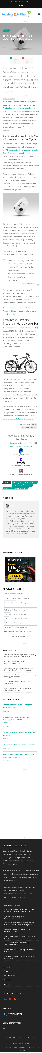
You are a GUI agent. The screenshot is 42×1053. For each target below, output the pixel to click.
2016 (25, 488)
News (6, 30)
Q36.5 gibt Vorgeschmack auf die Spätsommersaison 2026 (14, 662)
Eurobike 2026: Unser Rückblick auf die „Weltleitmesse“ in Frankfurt (20, 733)
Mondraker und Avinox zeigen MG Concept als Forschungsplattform (17, 706)
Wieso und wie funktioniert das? (21, 446)
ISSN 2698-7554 (11, 1047)
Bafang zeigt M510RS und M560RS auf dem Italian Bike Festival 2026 (18, 689)
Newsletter (7, 980)
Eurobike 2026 (12, 699)
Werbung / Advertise (10, 975)
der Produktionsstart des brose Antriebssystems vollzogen (20, 108)
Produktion (17, 488)
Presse (6, 971)
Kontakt (22, 1050)
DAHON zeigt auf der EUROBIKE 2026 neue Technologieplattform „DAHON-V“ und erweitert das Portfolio (19, 720)
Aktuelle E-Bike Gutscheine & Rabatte (21, 2)
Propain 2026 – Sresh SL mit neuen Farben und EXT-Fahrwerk (19, 957)
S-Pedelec (28, 485)
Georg (8, 44)
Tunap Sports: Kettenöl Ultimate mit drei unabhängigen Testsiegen (17, 676)
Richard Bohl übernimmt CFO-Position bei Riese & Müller (17, 682)
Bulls (22, 482)
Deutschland (31, 482)
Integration (17, 485)
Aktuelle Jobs (8, 984)
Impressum (23, 1047)
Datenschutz (34, 1047)
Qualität (7, 488)
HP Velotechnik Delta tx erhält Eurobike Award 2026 (19, 745)
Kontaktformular (9, 894)
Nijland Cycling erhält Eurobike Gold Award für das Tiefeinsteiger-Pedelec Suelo (18, 756)
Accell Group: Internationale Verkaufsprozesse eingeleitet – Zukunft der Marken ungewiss (19, 669)
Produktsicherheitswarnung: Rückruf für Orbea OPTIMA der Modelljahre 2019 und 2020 (19, 656)
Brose (15, 482)
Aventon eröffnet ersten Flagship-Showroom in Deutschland (19, 950)
